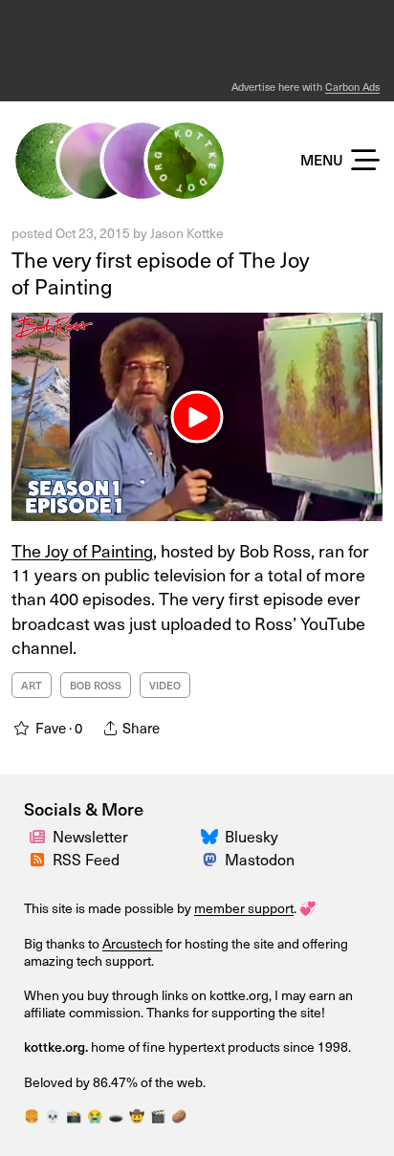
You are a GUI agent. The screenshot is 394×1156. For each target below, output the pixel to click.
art (31, 685)
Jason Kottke (187, 233)
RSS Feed (86, 859)
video (165, 685)
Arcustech (132, 943)
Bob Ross (95, 685)
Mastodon (260, 859)
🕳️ (115, 1115)
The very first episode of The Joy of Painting (160, 273)
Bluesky (251, 836)
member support (244, 908)
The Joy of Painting (82, 550)
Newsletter (90, 836)
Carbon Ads (352, 86)
